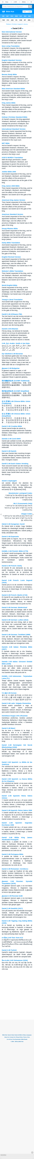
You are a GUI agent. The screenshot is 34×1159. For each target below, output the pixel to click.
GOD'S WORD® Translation (12, 157)
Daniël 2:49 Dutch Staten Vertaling (15, 464)
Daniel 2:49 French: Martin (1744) (14, 595)
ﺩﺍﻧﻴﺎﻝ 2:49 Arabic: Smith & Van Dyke (16, 343)
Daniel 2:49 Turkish (9, 950)
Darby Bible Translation (11, 243)
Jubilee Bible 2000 (9, 172)
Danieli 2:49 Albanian (10, 329)
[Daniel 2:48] (2, 518)
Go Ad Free (3, 1155)
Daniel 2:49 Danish (9, 451)
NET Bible (6, 143)
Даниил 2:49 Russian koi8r (12, 896)
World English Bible (9, 285)
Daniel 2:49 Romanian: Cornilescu (15, 869)
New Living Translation (11, 46)
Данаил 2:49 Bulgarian (10, 368)
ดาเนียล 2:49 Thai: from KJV (12, 938)
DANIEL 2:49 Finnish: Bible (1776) (15, 551)
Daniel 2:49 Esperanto (10, 536)
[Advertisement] (17, 1008)
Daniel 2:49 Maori (8, 728)
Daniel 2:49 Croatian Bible (12, 426)
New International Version (12, 32)
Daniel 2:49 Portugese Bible (12, 854)
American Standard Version (12, 214)
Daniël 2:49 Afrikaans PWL (12, 314)
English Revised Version (11, 257)
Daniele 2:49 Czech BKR (11, 439)
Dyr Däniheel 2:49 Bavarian (12, 354)
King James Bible (8, 103)
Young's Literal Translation (12, 299)
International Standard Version (13, 129)
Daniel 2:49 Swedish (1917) (12, 908)
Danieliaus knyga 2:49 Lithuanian (15, 716)
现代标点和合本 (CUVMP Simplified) (15, 391)
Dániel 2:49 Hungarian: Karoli (13, 524)
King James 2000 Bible (10, 186)
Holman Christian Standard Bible (14, 117)
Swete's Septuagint (9, 481)
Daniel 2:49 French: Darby (12, 566)
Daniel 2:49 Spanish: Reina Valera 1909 (17, 810)
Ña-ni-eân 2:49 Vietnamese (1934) (15, 960)
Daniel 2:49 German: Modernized (14, 607)
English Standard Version (12, 60)
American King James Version (13, 200)
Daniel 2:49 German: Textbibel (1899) (16, 635)
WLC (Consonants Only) (22, 503)
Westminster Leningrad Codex (20, 493)
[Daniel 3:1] (31, 518)
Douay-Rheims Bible (10, 228)
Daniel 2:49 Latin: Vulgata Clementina (16, 703)
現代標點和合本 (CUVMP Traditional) (15, 381)
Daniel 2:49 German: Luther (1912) (15, 620)
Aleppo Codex (26, 514)
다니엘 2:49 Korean (9, 693)
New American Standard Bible (13, 89)
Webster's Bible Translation (12, 271)
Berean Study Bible (9, 74)
